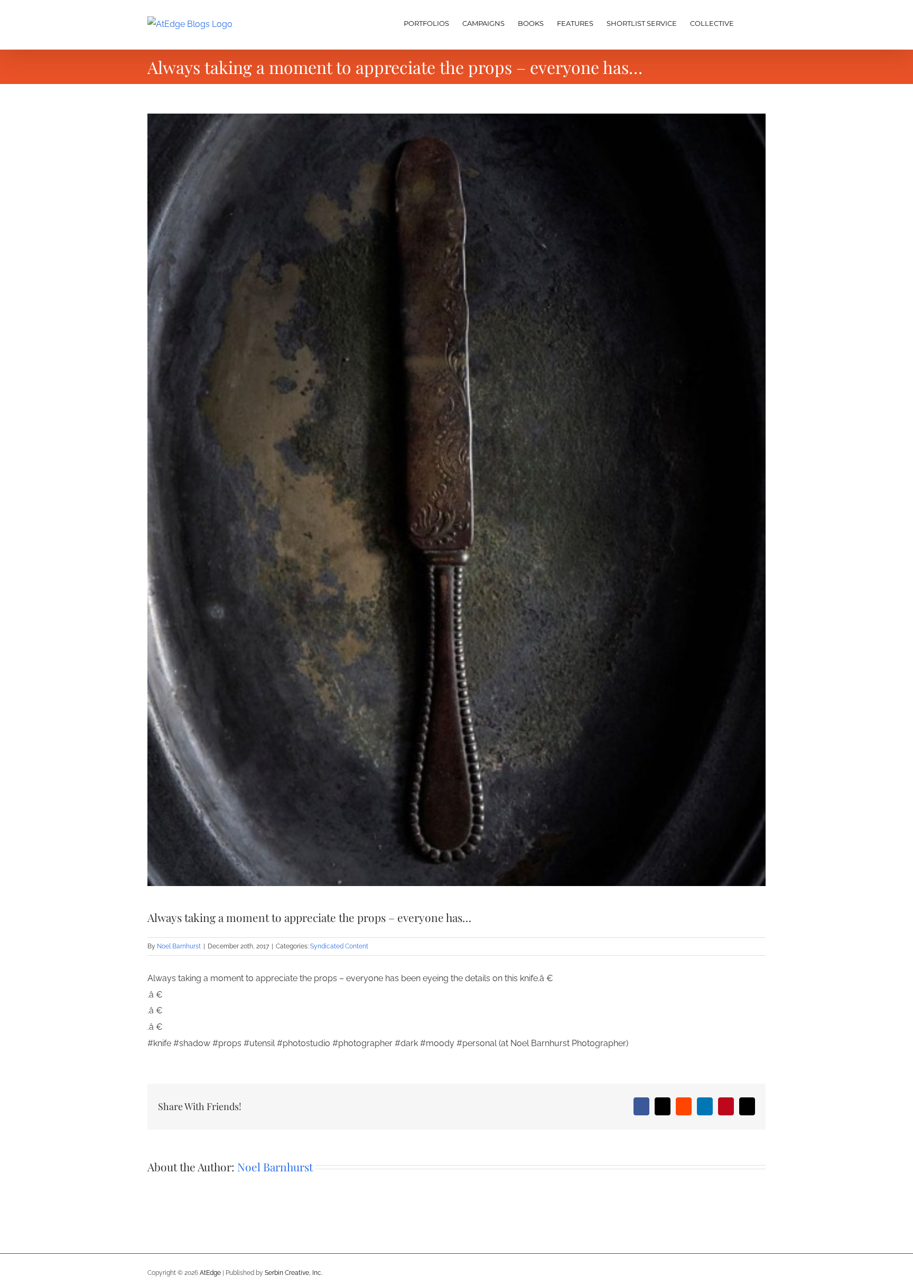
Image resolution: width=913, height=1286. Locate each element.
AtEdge (210, 1272)
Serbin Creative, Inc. (293, 1272)
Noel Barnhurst (179, 946)
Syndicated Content (339, 946)
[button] (749, 22)
